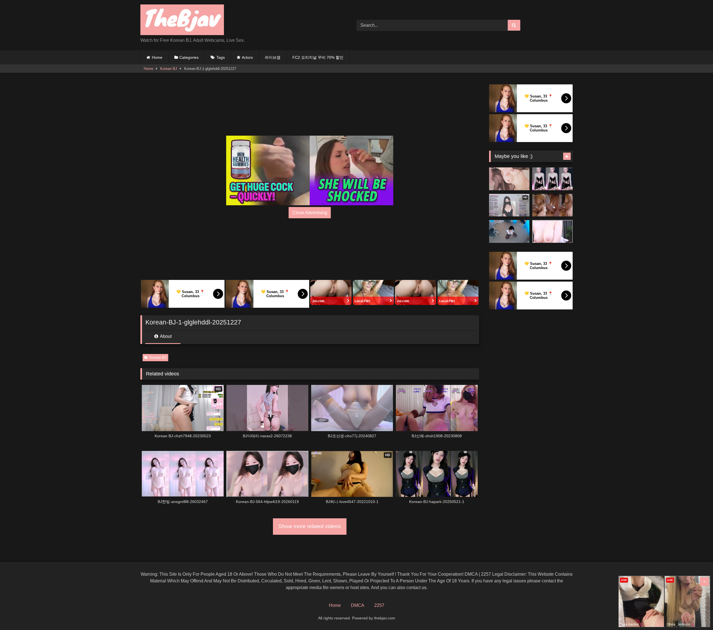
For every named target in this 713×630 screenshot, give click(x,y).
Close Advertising (309, 212)
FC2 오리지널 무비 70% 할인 (317, 57)
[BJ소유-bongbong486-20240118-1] (509, 178)
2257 (379, 605)
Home (157, 57)
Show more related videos (310, 526)
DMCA (357, 605)
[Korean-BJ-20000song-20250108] (509, 231)
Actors (247, 57)
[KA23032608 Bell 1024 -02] (552, 205)
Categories (189, 57)
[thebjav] (182, 20)
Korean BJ (168, 69)
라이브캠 (272, 57)
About (165, 336)
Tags (220, 57)
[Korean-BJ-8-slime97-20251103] (552, 231)
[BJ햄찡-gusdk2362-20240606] (552, 178)
